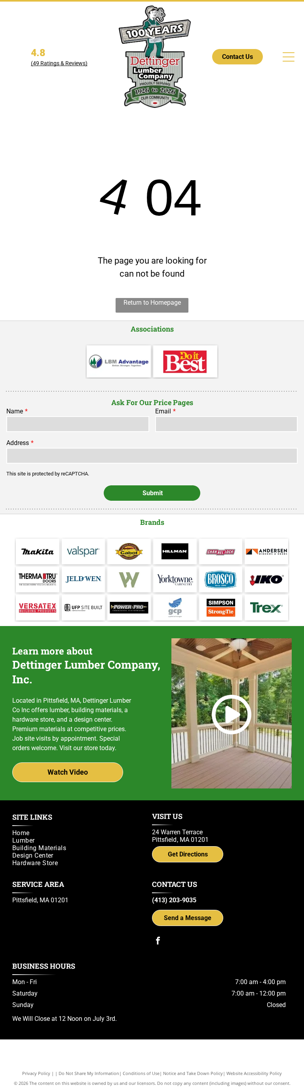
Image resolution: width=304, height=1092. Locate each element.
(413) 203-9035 (174, 900)
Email (163, 411)
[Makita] (37, 551)
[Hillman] (175, 551)
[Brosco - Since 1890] (221, 579)
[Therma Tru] (37, 579)
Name (14, 411)
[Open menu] (288, 57)
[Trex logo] (266, 607)
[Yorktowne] (175, 579)
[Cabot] (129, 551)
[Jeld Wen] (83, 579)
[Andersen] (266, 551)
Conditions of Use (141, 1073)
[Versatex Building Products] (37, 607)
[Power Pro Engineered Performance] (129, 607)
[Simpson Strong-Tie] (221, 607)
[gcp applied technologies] (175, 607)
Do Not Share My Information (89, 1073)
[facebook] (158, 942)
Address (17, 443)
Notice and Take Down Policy (193, 1073)
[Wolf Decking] (129, 579)
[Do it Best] (185, 361)
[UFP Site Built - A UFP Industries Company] (83, 607)
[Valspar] (83, 551)
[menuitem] (79, 833)
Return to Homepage (152, 302)
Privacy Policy (36, 1073)
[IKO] (266, 579)
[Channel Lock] (221, 551)
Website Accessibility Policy (254, 1073)
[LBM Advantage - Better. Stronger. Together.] (119, 361)
